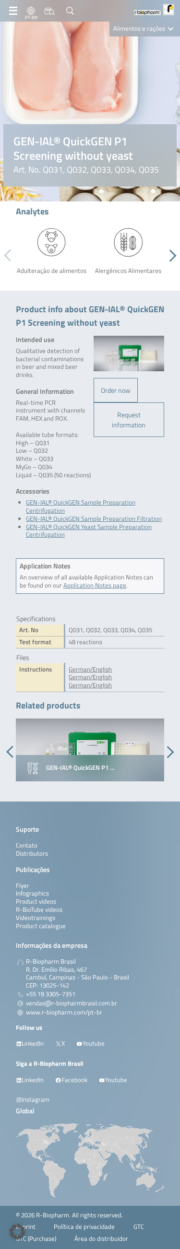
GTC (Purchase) (36, 1238)
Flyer (22, 885)
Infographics (32, 893)
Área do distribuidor (101, 1238)
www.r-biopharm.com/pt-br (64, 1012)
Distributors (32, 853)
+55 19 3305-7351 (50, 994)
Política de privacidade (84, 1226)
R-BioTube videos (39, 909)
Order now (116, 390)
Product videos (36, 901)
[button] (170, 255)
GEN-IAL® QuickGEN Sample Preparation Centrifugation (80, 506)
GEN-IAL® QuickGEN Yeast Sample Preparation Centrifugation (89, 531)
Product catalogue (41, 926)
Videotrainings (35, 917)
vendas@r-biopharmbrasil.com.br (71, 1003)
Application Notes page (94, 585)
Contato (26, 845)
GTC (138, 1226)
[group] (90, 750)
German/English (90, 669)
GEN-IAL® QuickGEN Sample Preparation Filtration (94, 518)
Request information (128, 420)
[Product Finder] (49, 11)
